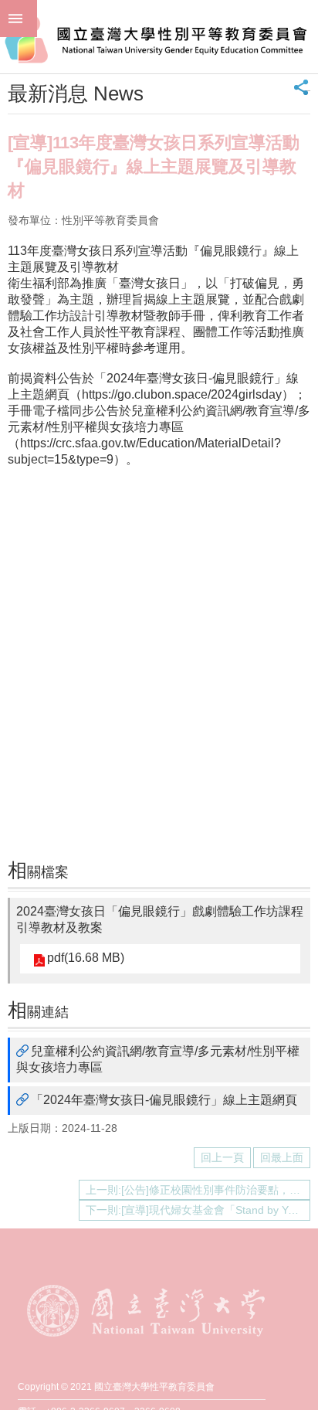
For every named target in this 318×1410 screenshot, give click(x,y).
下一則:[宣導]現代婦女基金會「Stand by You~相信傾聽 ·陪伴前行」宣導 (198, 1210)
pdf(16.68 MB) (85, 957)
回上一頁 (222, 1157)
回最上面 (281, 1157)
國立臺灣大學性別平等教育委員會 (159, 36)
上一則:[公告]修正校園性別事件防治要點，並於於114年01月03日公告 (198, 1190)
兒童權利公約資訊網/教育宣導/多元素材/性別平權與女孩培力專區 (157, 1059)
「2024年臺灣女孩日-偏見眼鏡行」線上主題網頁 (164, 1099)
